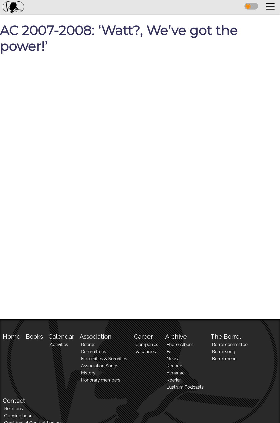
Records (175, 365)
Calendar (61, 336)
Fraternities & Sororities (104, 358)
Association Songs (99, 365)
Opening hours (19, 415)
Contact (14, 400)
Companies (146, 344)
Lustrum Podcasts (185, 387)
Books (34, 336)
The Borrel (226, 336)
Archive (176, 336)
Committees (93, 351)
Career (143, 336)
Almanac (176, 373)
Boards (88, 344)
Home (11, 336)
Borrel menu (224, 358)
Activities (59, 344)
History (88, 373)
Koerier (174, 380)
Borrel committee (229, 344)
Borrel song (223, 351)
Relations (13, 408)
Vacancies (145, 351)
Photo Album (180, 344)
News (172, 358)
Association (96, 336)
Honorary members (100, 380)
